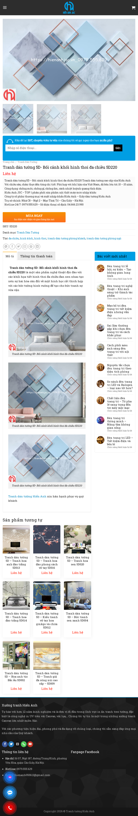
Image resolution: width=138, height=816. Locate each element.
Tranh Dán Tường (27, 162)
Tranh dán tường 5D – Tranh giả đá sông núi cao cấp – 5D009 (46, 678)
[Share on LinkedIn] (37, 246)
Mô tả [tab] (10, 256)
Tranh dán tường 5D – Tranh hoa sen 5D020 (77, 561)
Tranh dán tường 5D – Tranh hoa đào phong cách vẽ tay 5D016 (46, 563)
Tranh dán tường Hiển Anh (27, 496)
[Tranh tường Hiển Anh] (69, 7)
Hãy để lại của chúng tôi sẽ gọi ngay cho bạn (63, 140)
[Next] (128, 60)
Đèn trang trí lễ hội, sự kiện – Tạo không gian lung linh (119, 270)
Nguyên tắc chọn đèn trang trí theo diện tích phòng (119, 368)
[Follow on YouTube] (30, 744)
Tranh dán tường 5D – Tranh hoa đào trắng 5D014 (16, 617)
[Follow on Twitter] (11, 744)
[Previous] (10, 60)
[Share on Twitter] (18, 246)
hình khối (26, 238)
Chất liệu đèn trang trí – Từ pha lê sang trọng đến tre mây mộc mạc (119, 402)
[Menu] (5, 7)
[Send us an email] (17, 744)
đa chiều (14, 238)
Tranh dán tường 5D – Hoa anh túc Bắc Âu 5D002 (16, 676)
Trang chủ (8, 162)
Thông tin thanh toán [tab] (36, 256)
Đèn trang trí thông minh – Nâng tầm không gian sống (118, 422)
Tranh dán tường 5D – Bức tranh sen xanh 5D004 (77, 617)
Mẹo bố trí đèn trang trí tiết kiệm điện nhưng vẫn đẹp (119, 310)
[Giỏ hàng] (133, 8)
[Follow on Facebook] (5, 744)
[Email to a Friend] (25, 246)
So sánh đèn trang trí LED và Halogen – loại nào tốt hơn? (120, 385)
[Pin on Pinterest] (31, 246)
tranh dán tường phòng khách (67, 238)
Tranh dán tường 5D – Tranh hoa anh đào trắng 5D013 (16, 563)
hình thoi (40, 238)
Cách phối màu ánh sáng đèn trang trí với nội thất (118, 350)
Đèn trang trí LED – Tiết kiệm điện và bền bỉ (120, 441)
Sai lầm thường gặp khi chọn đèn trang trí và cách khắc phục (119, 330)
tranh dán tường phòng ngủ (104, 238)
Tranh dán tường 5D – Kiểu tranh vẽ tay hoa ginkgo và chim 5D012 (46, 620)
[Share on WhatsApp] (6, 246)
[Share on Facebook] (12, 246)
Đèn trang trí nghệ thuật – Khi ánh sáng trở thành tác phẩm (120, 290)
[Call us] (24, 744)
